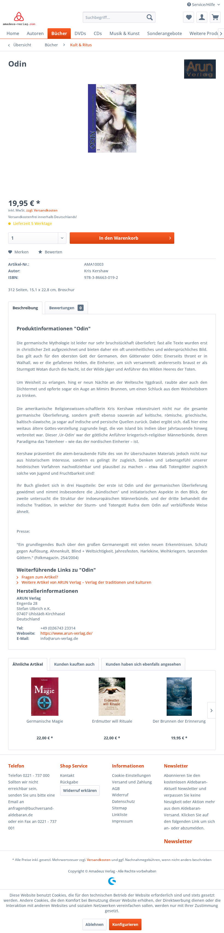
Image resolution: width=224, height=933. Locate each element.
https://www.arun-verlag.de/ (66, 633)
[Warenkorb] (215, 17)
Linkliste (119, 814)
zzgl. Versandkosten (42, 210)
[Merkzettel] (188, 17)
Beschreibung (25, 307)
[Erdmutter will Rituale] (112, 696)
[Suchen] (149, 17)
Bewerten (53, 251)
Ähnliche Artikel (28, 664)
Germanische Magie (44, 721)
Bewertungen (65, 307)
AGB (116, 788)
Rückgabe (69, 782)
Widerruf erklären (80, 790)
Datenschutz (123, 801)
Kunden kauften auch (74, 664)
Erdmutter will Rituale (112, 721)
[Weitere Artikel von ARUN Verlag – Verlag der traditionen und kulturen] (200, 69)
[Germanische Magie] (44, 696)
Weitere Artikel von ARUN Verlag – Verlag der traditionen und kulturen (85, 582)
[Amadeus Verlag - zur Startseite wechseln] (19, 18)
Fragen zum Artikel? (39, 577)
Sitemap (119, 808)
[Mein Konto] (201, 17)
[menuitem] (119, 17)
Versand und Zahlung (132, 782)
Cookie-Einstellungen (131, 775)
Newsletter (178, 841)
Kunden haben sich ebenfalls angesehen (143, 664)
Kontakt (67, 775)
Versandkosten (99, 859)
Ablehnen (95, 924)
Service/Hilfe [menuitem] (203, 4)
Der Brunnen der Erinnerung (179, 721)
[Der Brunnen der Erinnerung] (179, 696)
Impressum (122, 821)
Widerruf (120, 794)
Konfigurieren (125, 924)
